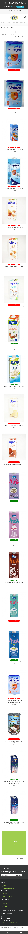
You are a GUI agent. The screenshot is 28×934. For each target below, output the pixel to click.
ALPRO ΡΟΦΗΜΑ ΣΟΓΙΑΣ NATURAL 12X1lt (14, 386)
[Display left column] (7, 932)
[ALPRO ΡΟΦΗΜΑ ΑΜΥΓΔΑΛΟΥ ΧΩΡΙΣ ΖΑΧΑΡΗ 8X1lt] (14, 249)
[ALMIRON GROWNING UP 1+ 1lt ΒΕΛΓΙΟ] (14, 132)
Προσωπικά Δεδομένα (6, 907)
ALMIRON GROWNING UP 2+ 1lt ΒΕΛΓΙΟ (14, 188)
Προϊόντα (4, 885)
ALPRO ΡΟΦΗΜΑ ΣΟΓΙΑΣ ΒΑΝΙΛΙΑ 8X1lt (14, 425)
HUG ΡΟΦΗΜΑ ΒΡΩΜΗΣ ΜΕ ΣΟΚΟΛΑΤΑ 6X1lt (14, 583)
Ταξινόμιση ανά (5, 31)
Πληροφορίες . (14, 6)
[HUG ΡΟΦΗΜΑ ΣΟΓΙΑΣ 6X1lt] (14, 644)
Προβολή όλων (17, 36)
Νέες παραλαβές (5, 886)
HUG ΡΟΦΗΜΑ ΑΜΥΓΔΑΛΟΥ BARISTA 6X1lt (14, 503)
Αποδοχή (20, 6)
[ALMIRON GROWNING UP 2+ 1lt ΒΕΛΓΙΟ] (14, 171)
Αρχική (2, 22)
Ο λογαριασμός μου (6, 901)
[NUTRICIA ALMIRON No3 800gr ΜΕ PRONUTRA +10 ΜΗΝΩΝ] (14, 683)
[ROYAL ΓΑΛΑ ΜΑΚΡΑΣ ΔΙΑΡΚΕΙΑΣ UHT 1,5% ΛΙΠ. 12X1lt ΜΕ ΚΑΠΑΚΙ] (14, 764)
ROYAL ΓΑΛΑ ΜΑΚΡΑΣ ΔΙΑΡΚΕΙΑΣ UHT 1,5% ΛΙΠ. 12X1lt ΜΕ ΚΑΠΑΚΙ (14, 782)
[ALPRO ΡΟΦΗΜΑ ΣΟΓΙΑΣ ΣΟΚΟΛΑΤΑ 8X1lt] (14, 447)
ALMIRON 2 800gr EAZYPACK (14, 110)
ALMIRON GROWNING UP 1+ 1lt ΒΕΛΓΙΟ (14, 149)
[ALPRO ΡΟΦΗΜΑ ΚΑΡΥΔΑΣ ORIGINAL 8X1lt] (14, 289)
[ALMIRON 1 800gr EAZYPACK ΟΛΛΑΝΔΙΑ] (14, 54)
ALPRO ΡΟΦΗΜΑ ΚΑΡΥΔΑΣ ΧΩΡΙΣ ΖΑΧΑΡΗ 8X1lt (14, 346)
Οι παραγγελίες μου (6, 903)
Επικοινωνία (18, 10)
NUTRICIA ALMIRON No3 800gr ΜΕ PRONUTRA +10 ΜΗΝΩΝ (14, 701)
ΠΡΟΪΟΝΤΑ (7, 22)
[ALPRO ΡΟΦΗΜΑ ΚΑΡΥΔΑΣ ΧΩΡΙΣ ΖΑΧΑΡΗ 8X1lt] (14, 328)
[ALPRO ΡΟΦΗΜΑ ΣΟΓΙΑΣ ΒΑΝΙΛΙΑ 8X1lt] (14, 408)
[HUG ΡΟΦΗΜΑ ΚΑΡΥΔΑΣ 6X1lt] (14, 605)
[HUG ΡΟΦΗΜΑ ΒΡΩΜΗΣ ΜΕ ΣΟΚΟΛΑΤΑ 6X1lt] (14, 565)
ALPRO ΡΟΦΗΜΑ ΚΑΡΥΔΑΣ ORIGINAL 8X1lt (14, 307)
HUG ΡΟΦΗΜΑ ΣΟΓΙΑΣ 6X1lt (14, 662)
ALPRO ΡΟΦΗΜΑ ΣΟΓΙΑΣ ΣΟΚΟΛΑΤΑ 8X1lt (14, 464)
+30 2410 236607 (11, 10)
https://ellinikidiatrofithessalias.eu (10, 922)
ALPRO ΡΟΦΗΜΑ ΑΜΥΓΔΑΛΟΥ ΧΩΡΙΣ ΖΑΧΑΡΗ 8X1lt (14, 267)
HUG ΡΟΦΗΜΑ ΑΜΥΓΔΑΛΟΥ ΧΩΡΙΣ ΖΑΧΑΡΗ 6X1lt (14, 542)
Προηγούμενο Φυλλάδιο (7, 896)
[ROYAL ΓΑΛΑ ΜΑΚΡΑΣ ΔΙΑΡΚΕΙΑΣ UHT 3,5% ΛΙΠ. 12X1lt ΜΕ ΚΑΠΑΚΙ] (14, 805)
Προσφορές (4, 893)
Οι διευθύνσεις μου (6, 904)
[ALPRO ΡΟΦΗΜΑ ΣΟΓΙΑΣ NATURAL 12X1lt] (14, 369)
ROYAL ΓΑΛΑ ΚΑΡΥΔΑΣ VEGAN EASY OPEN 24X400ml (14, 742)
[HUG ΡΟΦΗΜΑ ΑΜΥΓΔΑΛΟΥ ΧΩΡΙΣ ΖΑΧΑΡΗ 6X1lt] (14, 524)
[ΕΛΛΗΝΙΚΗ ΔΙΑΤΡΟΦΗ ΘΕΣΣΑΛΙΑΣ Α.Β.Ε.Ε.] (14, 17)
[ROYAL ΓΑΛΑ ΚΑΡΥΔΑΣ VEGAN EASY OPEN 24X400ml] (14, 724)
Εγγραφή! (18, 875)
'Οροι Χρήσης (5, 906)
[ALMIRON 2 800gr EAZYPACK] (14, 93)
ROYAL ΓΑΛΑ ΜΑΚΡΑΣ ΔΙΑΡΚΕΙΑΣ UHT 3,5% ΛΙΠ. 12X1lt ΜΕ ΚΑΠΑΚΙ (14, 823)
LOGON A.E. (12, 928)
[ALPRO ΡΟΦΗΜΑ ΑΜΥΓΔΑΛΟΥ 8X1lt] (14, 210)
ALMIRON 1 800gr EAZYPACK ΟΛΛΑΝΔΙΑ (14, 72)
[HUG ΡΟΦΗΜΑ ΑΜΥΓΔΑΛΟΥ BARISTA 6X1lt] (14, 486)
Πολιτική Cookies (14, 12)
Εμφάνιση (4, 34)
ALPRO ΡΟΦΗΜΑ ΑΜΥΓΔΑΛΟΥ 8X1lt (14, 227)
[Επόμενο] (25, 37)
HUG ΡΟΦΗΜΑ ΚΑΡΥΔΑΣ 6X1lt (14, 623)
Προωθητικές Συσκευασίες (8, 888)
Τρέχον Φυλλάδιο (6, 895)
